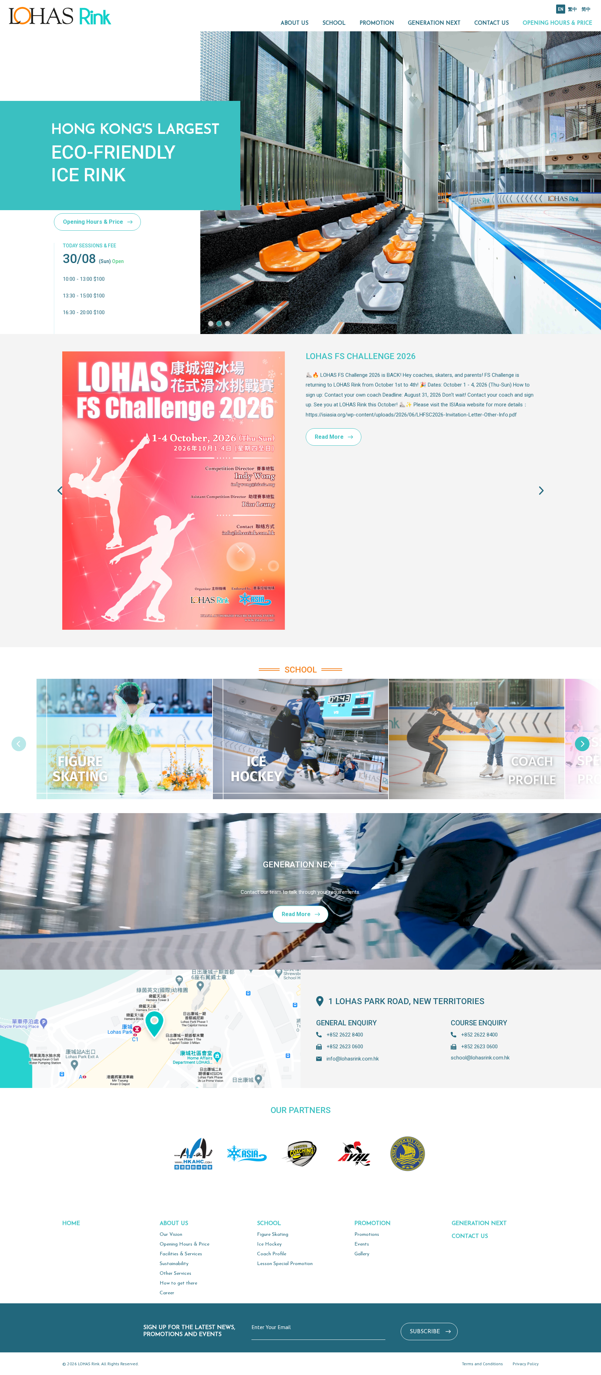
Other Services (175, 1273)
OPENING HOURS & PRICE (557, 23)
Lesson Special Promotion (285, 1263)
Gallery (361, 1254)
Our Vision (171, 1234)
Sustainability (174, 1263)
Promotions (366, 1234)
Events (361, 1244)
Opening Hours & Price (93, 221)
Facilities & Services (181, 1254)
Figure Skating (272, 1234)
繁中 (572, 9)
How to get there (178, 1283)
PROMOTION (377, 23)
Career (167, 1293)
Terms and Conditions (482, 1363)
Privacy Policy (526, 1363)
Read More (329, 437)
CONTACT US (491, 23)
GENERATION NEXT (434, 23)
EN (560, 9)
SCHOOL (334, 23)
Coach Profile (271, 1254)
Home (71, 1223)
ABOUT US (294, 23)
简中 (586, 9)
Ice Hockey (269, 1244)
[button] (211, 323)
